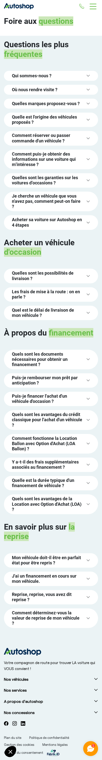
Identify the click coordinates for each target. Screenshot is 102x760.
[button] (51, 76)
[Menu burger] (93, 6)
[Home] (41, 6)
